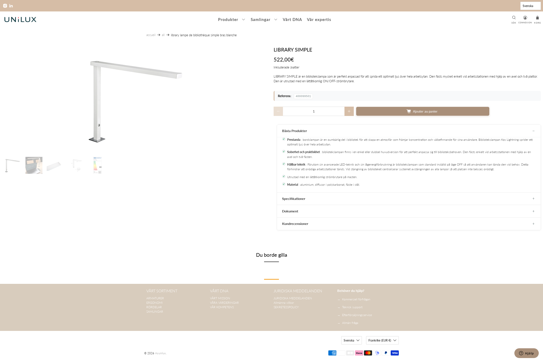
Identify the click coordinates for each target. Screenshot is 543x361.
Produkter (228, 19)
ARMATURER (155, 298)
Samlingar (260, 19)
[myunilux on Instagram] (5, 6)
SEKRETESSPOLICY (286, 307)
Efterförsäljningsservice (357, 315)
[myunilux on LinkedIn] (11, 6)
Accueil (150, 34)
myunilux (160, 353)
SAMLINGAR (154, 311)
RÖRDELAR (154, 307)
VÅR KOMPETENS (222, 307)
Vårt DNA (292, 19)
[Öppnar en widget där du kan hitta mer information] (526, 353)
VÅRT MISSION (220, 298)
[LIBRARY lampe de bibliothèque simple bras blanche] (135, 100)
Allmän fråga (350, 323)
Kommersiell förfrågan (356, 299)
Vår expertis (319, 19)
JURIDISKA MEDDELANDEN (293, 298)
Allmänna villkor (284, 302)
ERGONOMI (154, 302)
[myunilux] (20, 19)
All (163, 34)
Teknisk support (352, 307)
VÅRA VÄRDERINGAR (224, 302)
